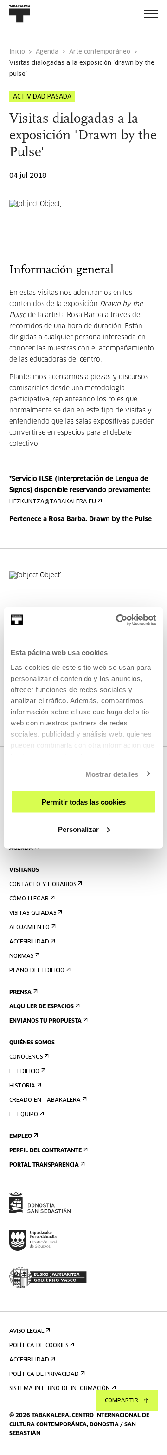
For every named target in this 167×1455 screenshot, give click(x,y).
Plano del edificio (36, 971)
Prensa (20, 992)
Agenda (47, 52)
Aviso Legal (26, 1331)
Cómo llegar (29, 899)
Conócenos (26, 1057)
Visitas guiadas (32, 913)
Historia (22, 1086)
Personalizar (78, 829)
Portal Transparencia (44, 1165)
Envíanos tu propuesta (45, 1021)
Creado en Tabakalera (45, 1100)
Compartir (121, 1401)
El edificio (24, 1071)
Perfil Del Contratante (45, 1151)
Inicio (17, 52)
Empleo (20, 1136)
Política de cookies (38, 1346)
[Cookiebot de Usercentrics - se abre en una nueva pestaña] (117, 620)
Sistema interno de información (59, 1389)
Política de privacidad (44, 1374)
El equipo (23, 1115)
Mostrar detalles (112, 774)
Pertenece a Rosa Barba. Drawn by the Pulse (80, 519)
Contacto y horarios (42, 884)
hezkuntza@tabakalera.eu (52, 502)
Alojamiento (29, 927)
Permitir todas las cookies (84, 802)
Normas (21, 956)
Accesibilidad (29, 942)
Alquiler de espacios (41, 1007)
